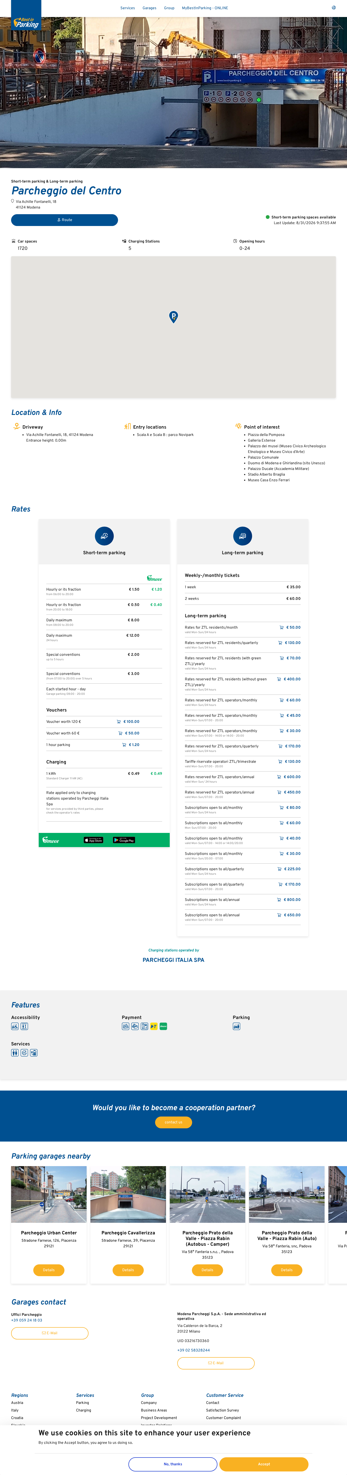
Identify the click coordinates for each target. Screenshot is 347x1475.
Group (169, 8)
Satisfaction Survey (222, 1410)
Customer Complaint (223, 1418)
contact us (173, 1122)
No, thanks (173, 1464)
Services (127, 8)
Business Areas (154, 1410)
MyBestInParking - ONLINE (205, 8)
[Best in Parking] (26, 15)
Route (67, 220)
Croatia (17, 1418)
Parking (82, 1403)
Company (149, 1403)
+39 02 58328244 (193, 1350)
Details (49, 1270)
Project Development (159, 1418)
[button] (173, 317)
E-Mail (51, 1333)
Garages (150, 8)
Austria (17, 1403)
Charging (83, 1410)
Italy (14, 1410)
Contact (212, 1403)
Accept (264, 1464)
